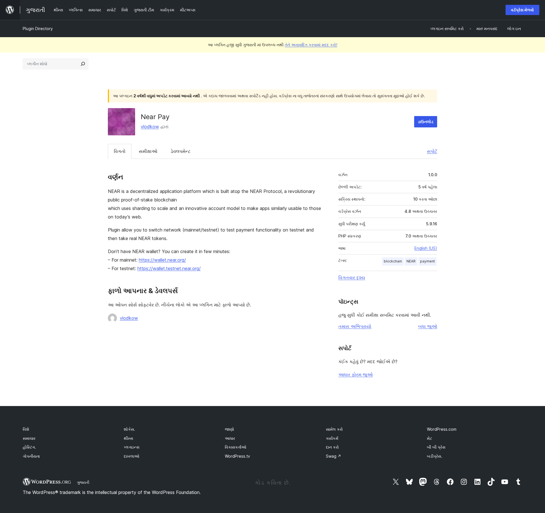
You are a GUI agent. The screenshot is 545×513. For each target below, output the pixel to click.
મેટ (429, 438)
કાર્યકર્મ (332, 438)
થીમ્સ (128, 438)
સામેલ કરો (334, 429)
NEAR (411, 261)
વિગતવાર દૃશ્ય (351, 277)
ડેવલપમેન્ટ (180, 151)
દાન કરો (332, 447)
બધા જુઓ (427, 326)
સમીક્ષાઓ (148, 151)
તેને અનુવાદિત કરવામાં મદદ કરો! (311, 44)
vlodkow (150, 126)
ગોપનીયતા (31, 456)
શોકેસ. (129, 429)
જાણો (229, 429)
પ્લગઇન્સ (131, 447)
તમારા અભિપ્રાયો (354, 326)
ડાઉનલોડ (425, 121)
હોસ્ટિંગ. (29, 447)
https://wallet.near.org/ (162, 260)
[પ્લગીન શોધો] (83, 64)
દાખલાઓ (131, 456)
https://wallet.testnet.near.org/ (169, 268)
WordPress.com (441, 429)
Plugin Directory (38, 28)
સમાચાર (29, 438)
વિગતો (119, 151)
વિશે (26, 429)
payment (427, 261)
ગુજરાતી (83, 482)
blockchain (393, 261)
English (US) (425, 248)
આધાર (230, 438)
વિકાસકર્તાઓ (235, 447)
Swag (333, 456)
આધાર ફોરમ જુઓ (355, 374)
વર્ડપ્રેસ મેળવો (522, 9)
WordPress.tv (237, 456)
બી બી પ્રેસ (436, 447)
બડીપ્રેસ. (434, 456)
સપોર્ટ (432, 151)
